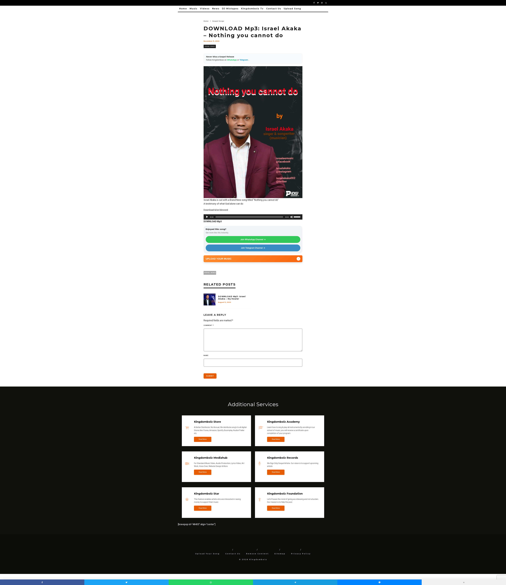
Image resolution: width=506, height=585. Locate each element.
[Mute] (291, 217)
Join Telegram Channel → (253, 248)
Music (194, 8)
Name (206, 355)
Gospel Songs (210, 46)
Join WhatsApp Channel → (253, 239)
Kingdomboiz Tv (252, 8)
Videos (205, 8)
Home (183, 8)
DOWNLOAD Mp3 (213, 221)
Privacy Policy (301, 554)
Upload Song (292, 8)
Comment (209, 325)
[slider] (297, 216)
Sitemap (279, 554)
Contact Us (273, 8)
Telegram (244, 60)
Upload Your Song (207, 554)
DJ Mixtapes (230, 8)
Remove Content (257, 554)
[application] (253, 217)
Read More (203, 439)
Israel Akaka (210, 273)
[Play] (207, 217)
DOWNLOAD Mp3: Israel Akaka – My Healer (232, 297)
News (215, 8)
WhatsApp (232, 60)
